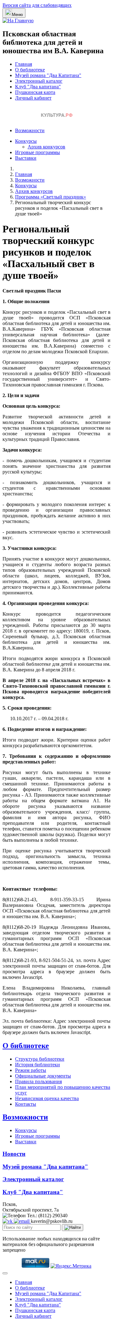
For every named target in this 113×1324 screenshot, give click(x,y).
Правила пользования (38, 1081)
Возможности (30, 130)
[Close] (5, 1273)
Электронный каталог (38, 81)
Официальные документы (43, 1075)
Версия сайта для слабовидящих (37, 5)
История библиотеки (37, 1064)
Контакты (25, 1104)
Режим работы (30, 1070)
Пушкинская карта (35, 92)
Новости (14, 1154)
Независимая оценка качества (47, 1098)
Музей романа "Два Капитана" (48, 75)
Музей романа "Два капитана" (45, 1166)
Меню (17, 14)
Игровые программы (37, 152)
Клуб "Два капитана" (38, 86)
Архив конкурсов (46, 146)
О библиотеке (30, 69)
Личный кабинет (33, 98)
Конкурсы (26, 141)
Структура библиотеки (39, 1059)
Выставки (25, 158)
